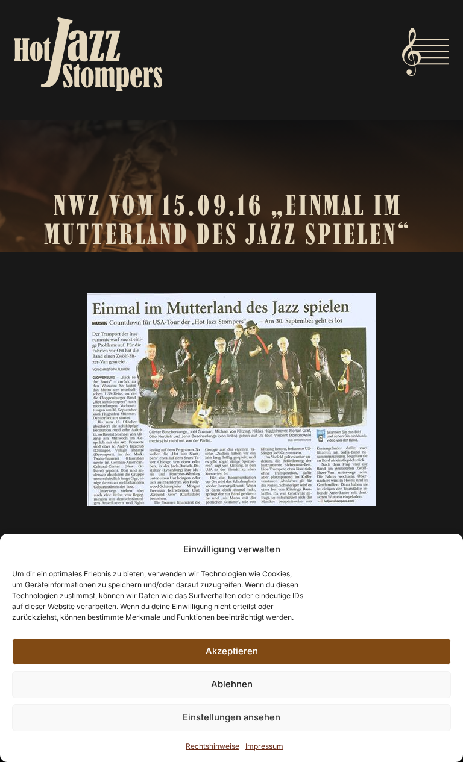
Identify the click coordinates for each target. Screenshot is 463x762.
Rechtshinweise (212, 746)
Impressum (264, 746)
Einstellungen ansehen (231, 717)
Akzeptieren (232, 651)
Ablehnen (232, 684)
